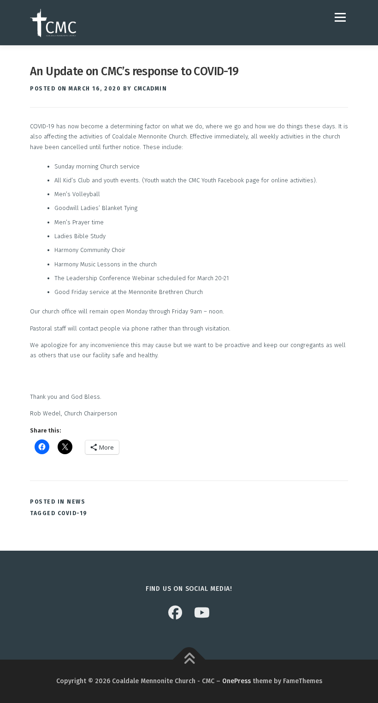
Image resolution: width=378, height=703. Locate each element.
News (76, 502)
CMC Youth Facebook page (224, 180)
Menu (339, 17)
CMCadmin (150, 88)
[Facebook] (175, 613)
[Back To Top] (189, 659)
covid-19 (73, 513)
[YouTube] (202, 613)
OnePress (236, 681)
